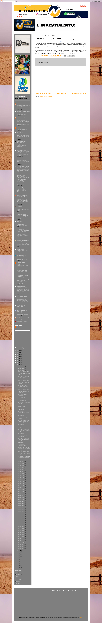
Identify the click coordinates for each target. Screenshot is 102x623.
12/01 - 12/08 (21, 463)
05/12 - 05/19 (21, 516)
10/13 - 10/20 (21, 477)
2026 (18, 350)
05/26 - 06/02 (21, 512)
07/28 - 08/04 (21, 497)
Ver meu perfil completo (20, 329)
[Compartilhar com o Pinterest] (74, 56)
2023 (18, 356)
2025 (18, 352)
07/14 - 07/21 (21, 502)
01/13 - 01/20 (21, 546)
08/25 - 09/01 (21, 491)
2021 (18, 360)
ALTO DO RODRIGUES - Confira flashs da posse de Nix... (24, 430)
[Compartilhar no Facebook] (72, 56)
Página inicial (61, 93)
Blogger (80, 617)
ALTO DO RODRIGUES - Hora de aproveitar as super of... (23, 391)
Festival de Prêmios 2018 (22, 259)
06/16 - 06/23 (21, 505)
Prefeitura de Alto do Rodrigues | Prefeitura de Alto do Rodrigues (23, 230)
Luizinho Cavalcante (22, 270)
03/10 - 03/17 (21, 530)
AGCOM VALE (20, 327)
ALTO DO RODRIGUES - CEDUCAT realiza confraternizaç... (23, 378)
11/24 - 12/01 (21, 465)
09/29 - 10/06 (21, 481)
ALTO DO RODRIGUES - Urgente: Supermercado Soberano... (24, 373)
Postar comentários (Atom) (46, 96)
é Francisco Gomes (21, 214)
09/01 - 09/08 (21, 489)
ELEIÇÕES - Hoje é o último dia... (23, 395)
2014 (18, 559)
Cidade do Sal (20, 249)
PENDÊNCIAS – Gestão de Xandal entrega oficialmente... (23, 435)
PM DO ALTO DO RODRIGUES (21, 306)
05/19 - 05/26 (21, 514)
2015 (18, 557)
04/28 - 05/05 (21, 518)
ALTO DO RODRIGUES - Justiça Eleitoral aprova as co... (24, 453)
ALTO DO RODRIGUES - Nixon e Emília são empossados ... (23, 421)
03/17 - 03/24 (21, 528)
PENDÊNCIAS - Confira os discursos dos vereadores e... (24, 403)
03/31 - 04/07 (21, 524)
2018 (18, 550)
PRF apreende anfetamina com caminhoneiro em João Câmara (23, 209)
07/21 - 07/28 (21, 499)
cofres (17, 576)
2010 (18, 567)
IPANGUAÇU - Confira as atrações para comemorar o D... (23, 444)
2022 (18, 358)
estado (18, 578)
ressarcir (18, 583)
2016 (18, 555)
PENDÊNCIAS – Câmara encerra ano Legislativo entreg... (24, 448)
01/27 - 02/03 (21, 542)
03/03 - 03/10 (21, 532)
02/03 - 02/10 (21, 540)
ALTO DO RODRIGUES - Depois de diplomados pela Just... (23, 439)
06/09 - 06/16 (21, 508)
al (16, 572)
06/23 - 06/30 (21, 503)
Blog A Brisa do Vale (22, 195)
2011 (18, 565)
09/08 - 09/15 (21, 487)
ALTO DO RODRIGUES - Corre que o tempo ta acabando (23, 382)
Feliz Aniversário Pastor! (22, 225)
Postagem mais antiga (79, 93)
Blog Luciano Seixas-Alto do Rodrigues (23, 318)
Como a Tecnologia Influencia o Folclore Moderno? (21, 190)
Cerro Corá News (21, 132)
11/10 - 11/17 (21, 469)
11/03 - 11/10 (21, 471)
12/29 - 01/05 (21, 366)
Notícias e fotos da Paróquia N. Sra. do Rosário (22, 257)
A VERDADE (20, 206)
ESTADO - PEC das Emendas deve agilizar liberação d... (23, 408)
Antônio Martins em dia (22, 150)
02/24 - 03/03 (21, 534)
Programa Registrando (22, 187)
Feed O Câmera (20, 159)
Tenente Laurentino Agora (23, 111)
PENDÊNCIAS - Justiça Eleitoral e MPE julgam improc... (23, 417)
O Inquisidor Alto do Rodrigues (22, 311)
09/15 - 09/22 (21, 485)
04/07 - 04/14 (21, 522)
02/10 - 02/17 (21, 538)
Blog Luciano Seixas (22, 321)
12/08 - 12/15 (21, 461)
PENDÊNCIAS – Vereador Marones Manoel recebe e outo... (24, 426)
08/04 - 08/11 (21, 495)
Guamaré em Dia (21, 175)
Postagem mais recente (43, 93)
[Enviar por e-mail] (67, 56)
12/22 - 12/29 (21, 368)
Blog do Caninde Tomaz (23, 166)
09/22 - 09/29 (21, 483)
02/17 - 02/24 (21, 536)
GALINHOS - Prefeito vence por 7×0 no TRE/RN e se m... (23, 399)
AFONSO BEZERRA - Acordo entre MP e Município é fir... (23, 387)
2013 (18, 561)
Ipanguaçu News (21, 286)
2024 (18, 354)
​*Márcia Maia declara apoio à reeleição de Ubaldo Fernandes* (23, 107)
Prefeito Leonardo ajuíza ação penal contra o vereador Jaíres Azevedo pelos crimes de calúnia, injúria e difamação (23, 290)
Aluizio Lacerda (21, 104)
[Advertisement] (60, 79)
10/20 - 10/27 (21, 475)
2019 (18, 364)
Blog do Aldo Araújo (22, 296)
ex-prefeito (18, 579)
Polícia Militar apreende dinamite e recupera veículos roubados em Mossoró (23, 162)
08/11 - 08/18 (21, 493)
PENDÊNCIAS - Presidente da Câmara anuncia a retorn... (23, 412)
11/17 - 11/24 (21, 467)
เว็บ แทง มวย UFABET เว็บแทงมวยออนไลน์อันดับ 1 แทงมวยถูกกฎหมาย (23, 217)
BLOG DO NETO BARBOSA (21, 263)
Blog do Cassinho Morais (23, 240)
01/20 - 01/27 (21, 544)
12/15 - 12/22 (21, 370)
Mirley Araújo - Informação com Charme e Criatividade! (23, 223)
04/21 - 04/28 (21, 520)
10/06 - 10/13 (21, 479)
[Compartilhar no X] (70, 56)
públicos (18, 581)
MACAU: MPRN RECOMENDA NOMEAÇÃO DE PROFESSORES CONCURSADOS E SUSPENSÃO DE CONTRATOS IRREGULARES (23, 180)
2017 (18, 553)
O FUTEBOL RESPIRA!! (22, 129)
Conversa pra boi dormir (22, 271)
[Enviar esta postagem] (65, 55)
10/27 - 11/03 (21, 473)
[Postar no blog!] (69, 56)
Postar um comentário (44, 62)
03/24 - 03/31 (21, 526)
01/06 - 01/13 (21, 548)
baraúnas (18, 574)
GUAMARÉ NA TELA (22, 141)
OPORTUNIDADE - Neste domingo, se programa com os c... (24, 457)
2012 (18, 563)
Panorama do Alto (21, 117)
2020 (18, 362)
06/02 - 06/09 (21, 510)
